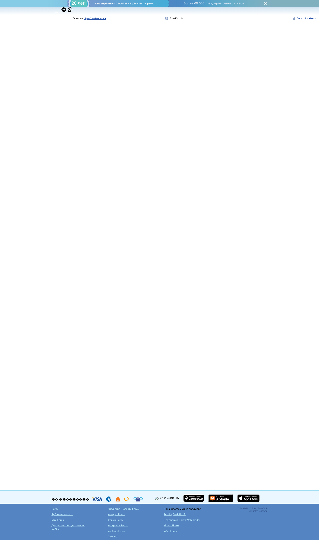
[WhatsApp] (69, 11)
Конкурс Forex (116, 514)
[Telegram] (63, 11)
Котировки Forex (118, 525)
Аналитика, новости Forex (123, 508)
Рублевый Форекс (62, 514)
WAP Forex (170, 530)
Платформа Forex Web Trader (182, 519)
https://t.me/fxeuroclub (95, 18)
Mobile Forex (171, 525)
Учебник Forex (116, 530)
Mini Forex (58, 519)
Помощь (113, 536)
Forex (55, 508)
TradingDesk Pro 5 (175, 514)
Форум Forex (115, 519)
